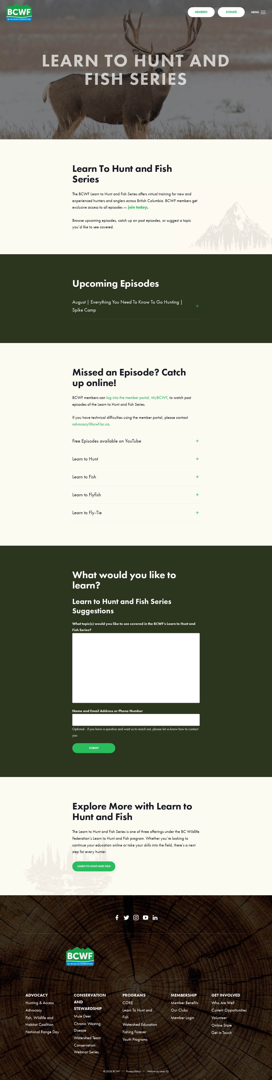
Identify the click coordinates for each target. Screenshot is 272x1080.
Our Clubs (179, 1010)
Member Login (182, 1017)
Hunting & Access (39, 1002)
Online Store (221, 1025)
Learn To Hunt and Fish (137, 1013)
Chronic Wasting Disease (87, 1027)
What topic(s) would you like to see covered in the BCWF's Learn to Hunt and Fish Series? (133, 626)
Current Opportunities (229, 1010)
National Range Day (42, 1031)
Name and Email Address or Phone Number (107, 711)
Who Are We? (223, 1002)
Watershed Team (87, 1037)
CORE (127, 1002)
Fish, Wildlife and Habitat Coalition (39, 1021)
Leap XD (164, 1071)
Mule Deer (82, 1016)
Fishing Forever (134, 1031)
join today (137, 207)
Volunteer (219, 1017)
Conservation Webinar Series (86, 1048)
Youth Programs (134, 1039)
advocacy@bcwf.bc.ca (90, 424)
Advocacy (33, 1010)
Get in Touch (221, 1032)
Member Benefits (184, 1002)
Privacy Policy (133, 1071)
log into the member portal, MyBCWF (136, 397)
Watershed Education (139, 1024)
